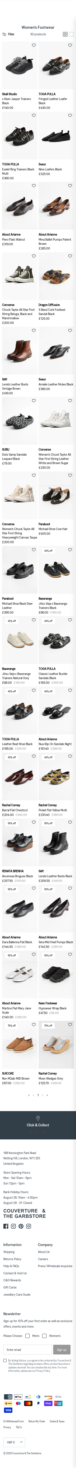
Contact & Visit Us (15, 1273)
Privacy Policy (43, 1370)
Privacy (7, 1427)
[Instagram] (13, 1226)
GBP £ (11, 1442)
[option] (38, 1121)
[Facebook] (5, 1226)
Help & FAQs (11, 1266)
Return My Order (36, 1421)
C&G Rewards (12, 1280)
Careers (43, 1259)
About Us (44, 1252)
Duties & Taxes (57, 1421)
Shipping (9, 1252)
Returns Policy (12, 1259)
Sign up (61, 1349)
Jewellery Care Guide (16, 1294)
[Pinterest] (21, 1226)
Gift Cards (10, 1287)
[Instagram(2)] (28, 1226)
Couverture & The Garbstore (26, 1453)
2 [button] (35, 1132)
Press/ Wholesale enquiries (55, 1266)
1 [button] (31, 1132)
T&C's (19, 1427)
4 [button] (44, 1132)
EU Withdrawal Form (13, 1421)
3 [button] (40, 1132)
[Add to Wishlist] (34, 45)
